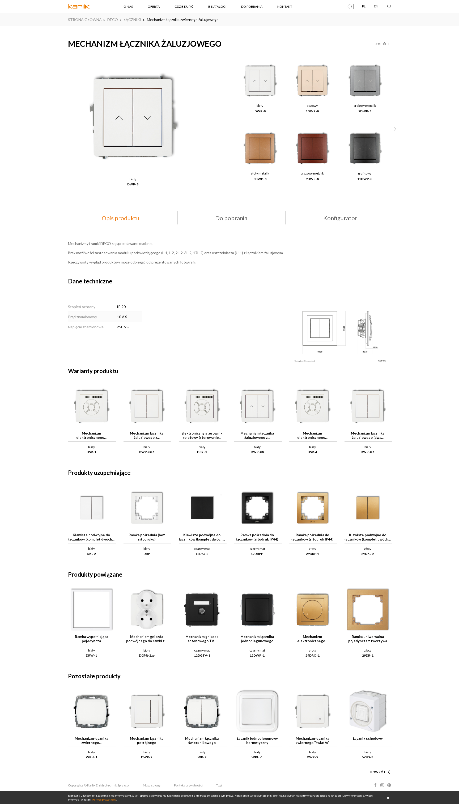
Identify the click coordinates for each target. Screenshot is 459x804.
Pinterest (389, 785)
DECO (112, 19)
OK (388, 798)
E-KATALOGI (217, 6)
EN (376, 6)
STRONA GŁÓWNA (85, 19)
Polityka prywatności (188, 785)
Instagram (382, 785)
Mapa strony (151, 785)
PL (364, 6)
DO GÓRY (378, 766)
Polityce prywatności (104, 799)
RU (389, 6)
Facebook (375, 785)
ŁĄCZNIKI (132, 19)
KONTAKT (284, 6)
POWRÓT (378, 772)
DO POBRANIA (251, 6)
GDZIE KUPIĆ (184, 6)
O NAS (128, 6)
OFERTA (154, 6)
